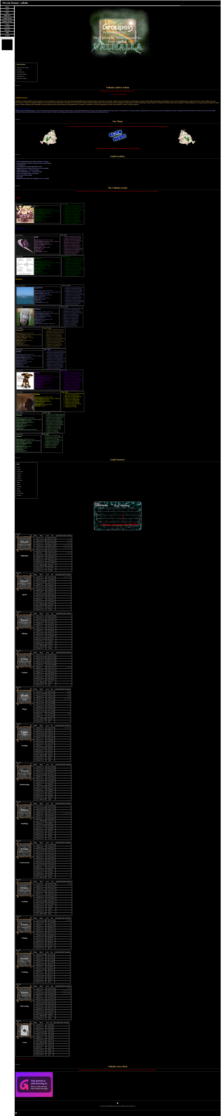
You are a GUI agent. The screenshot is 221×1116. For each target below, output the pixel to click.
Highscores (7, 15)
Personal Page (19, 204)
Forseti (39, 555)
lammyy (39, 562)
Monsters (7, 30)
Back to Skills (18, 533)
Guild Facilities (20, 72)
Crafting (19, 476)
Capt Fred (39, 540)
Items (7, 24)
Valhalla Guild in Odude (22, 67)
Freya (38, 542)
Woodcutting (20, 493)
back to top (17, 85)
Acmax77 (39, 550)
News (7, 10)
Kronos (39, 537)
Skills (7, 32)
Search (7, 35)
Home (7, 7)
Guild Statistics (20, 76)
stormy (39, 567)
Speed (18, 488)
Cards (18, 467)
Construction (20, 471)
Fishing (19, 478)
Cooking (19, 473)
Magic (18, 482)
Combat (19, 469)
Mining (18, 484)
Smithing (19, 486)
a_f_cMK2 (39, 565)
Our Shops (19, 69)
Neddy (38, 545)
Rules (7, 12)
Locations (7, 27)
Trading (19, 491)
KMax (38, 557)
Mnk (38, 552)
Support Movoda (7, 21)
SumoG (39, 570)
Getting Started (7, 18)
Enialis (39, 560)
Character (19, 495)
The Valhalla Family (22, 74)
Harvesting (19, 480)
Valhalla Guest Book (22, 78)
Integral (39, 547)
